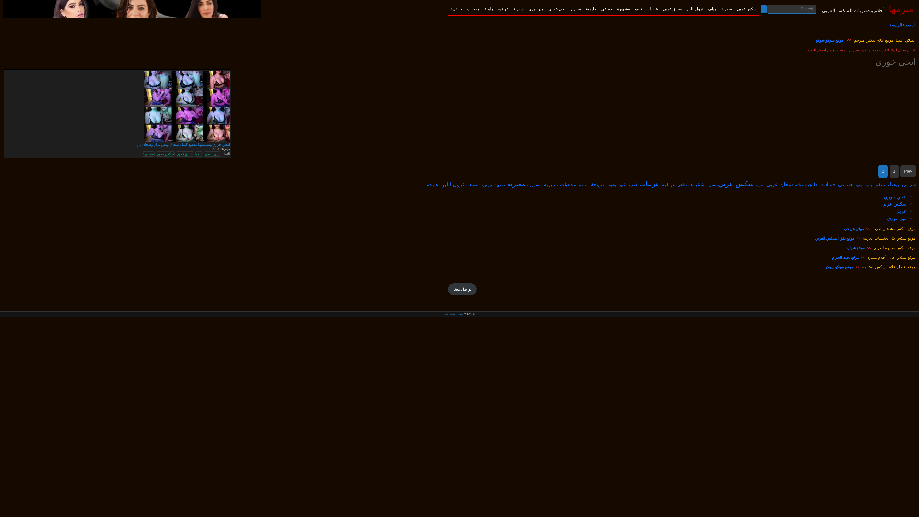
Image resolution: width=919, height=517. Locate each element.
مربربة (551, 184)
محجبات (568, 184)
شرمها (901, 9)
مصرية (516, 183)
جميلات (828, 184)
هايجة (432, 184)
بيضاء (893, 184)
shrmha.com (453, 314)
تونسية (869, 185)
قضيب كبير (628, 184)
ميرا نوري (486, 185)
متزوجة (599, 184)
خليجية (811, 184)
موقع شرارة (855, 247)
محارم (583, 184)
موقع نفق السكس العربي (835, 238)
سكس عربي (165, 154)
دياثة (799, 184)
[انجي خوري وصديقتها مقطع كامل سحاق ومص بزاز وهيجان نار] (187, 106)
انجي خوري (213, 154)
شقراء (698, 184)
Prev (908, 171)
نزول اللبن (452, 184)
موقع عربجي (854, 228)
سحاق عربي (185, 154)
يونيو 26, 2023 (221, 149)
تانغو (199, 154)
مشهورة (148, 154)
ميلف (472, 184)
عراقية (668, 184)
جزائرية (860, 185)
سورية (711, 185)
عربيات (649, 183)
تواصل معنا (462, 289)
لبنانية (613, 185)
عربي (901, 211)
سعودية (760, 185)
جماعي (845, 184)
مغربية (499, 184)
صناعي (683, 184)
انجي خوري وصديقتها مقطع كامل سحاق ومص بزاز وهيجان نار (184, 144)
